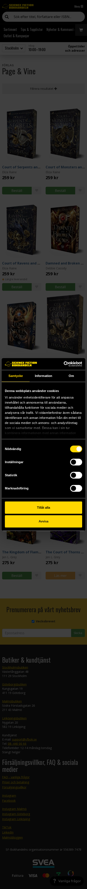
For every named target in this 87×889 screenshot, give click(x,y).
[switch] (76, 462)
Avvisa (43, 521)
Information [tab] (43, 376)
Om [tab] (71, 376)
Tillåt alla (43, 507)
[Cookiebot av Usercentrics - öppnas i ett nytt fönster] (63, 364)
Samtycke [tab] (15, 376)
